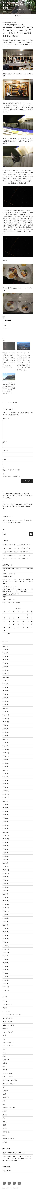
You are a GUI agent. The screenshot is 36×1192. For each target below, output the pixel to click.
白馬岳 (4, 1121)
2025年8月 (5, 687)
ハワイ (4, 1052)
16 (31, 621)
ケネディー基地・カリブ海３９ (11, 602)
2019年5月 (5, 928)
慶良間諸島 (6, 1097)
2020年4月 (5, 890)
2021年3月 (5, 856)
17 (4, 624)
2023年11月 (6, 753)
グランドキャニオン (8, 1021)
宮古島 (4, 1094)
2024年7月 (5, 732)
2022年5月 (5, 815)
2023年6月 (5, 770)
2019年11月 (6, 908)
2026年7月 (5, 649)
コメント (6, 418)
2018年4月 (5, 973)
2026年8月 (5, 646)
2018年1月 (5, 983)
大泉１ (4, 1152)
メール (5, 450)
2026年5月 (5, 656)
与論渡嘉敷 (6, 1063)
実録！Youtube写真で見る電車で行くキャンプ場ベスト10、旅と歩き (18, 5)
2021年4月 (5, 852)
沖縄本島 (5, 1111)
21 (23, 624)
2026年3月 (5, 663)
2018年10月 (6, 952)
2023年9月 (5, 759)
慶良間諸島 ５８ (8, 576)
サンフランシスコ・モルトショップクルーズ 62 (16, 548)
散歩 (4, 1101)
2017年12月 (6, 987)
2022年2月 (5, 825)
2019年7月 (5, 921)
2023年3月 (5, 780)
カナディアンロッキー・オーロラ (12, 1014)
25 (9, 627)
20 (18, 624)
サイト (4, 459)
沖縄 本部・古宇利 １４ (10, 586)
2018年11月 (6, 949)
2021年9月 (5, 842)
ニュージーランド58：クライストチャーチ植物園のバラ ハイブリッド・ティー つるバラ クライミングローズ (18, 581)
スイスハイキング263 (9, 573)
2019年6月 (5, 925)
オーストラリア (7, 1011)
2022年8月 (5, 804)
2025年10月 (6, 680)
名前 (5, 442)
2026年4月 (5, 660)
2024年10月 (6, 722)
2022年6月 (5, 811)
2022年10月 (6, 797)
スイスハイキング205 (9, 599)
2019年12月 (6, 904)
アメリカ (5, 1001)
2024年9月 (5, 725)
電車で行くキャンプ (8, 1139)
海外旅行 (15, 402)
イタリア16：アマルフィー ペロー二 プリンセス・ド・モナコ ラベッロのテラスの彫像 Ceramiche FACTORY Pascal (18, 1158)
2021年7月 (5, 846)
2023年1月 (5, 787)
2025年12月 (6, 673)
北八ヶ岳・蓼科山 (8, 1077)
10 (4, 621)
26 (13, 627)
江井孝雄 (14, 22)
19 (13, 624)
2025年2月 (5, 708)
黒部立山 (5, 1142)
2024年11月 (6, 718)
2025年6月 (5, 694)
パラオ (4, 1056)
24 (4, 627)
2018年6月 (5, 966)
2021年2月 (5, 859)
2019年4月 (5, 932)
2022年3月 (5, 821)
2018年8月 (5, 959)
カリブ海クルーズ (8, 1018)
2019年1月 (5, 942)
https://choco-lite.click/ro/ (15, 1152)
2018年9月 (5, 956)
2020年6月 (5, 883)
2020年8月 (5, 877)
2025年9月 (5, 684)
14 (23, 621)
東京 (4, 1104)
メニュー (19, 16)
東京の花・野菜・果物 (9, 1108)
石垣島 (4, 1125)
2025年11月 (6, 677)
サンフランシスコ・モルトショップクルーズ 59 (16, 558)
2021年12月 (6, 832)
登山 (4, 1118)
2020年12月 (6, 866)
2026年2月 (5, 667)
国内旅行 (5, 1090)
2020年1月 (5, 901)
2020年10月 (6, 873)
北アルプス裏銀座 (8, 1073)
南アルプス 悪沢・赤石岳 (10, 1080)
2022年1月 (5, 828)
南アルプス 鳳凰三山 (9, 1083)
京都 (4, 1066)
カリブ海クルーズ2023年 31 (11, 594)
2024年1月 (5, 746)
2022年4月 (5, 818)
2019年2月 (5, 939)
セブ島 (4, 1035)
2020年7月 (5, 880)
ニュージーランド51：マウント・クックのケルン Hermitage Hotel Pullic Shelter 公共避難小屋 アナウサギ (9, 386)
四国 (4, 1087)
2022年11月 (6, 794)
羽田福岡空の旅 (7, 1132)
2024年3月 (5, 739)
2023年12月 (6, 749)
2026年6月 (5, 653)
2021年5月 (5, 849)
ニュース (5, 1049)
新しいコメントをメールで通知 (11, 470)
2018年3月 (5, 976)
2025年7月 (5, 691)
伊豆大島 (5, 1070)
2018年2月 (5, 980)
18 (9, 624)
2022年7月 (5, 808)
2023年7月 (5, 766)
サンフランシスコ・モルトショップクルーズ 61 (16, 551)
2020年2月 (5, 897)
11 (9, 621)
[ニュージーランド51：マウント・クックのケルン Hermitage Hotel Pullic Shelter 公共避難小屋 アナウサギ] (9, 376)
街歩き (4, 1135)
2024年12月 (6, 715)
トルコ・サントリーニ (9, 1042)
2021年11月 (6, 835)
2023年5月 (5, 773)
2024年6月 (5, 735)
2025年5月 (5, 698)
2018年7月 (5, 963)
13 (18, 621)
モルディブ (6, 1059)
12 (13, 621)
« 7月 (8, 634)
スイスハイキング (8, 1032)
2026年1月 (5, 670)
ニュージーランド (8, 402)
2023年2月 (5, 784)
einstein (16, 1160)
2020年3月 (5, 894)
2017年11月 (6, 990)
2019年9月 (5, 914)
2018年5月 (5, 970)
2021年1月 (5, 863)
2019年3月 (5, 935)
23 (31, 624)
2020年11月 (6, 870)
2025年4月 (5, 701)
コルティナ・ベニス (8, 1025)
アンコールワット (8, 1004)
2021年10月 (6, 839)
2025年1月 (5, 711)
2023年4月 (5, 777)
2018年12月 (6, 945)
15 (27, 621)
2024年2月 (5, 742)
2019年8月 (5, 918)
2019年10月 (6, 911)
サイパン (5, 1028)
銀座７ (4, 597)
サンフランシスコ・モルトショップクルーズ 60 (16, 555)
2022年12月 (6, 790)
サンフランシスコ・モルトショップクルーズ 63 (16, 545)
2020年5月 (5, 887)
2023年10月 (6, 756)
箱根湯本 (5, 1128)
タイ (4, 1039)
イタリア (5, 1008)
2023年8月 (5, 763)
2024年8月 (5, 729)
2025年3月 (5, 704)
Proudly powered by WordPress (11, 1188)
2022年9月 (5, 801)
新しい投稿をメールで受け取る (11, 476)
